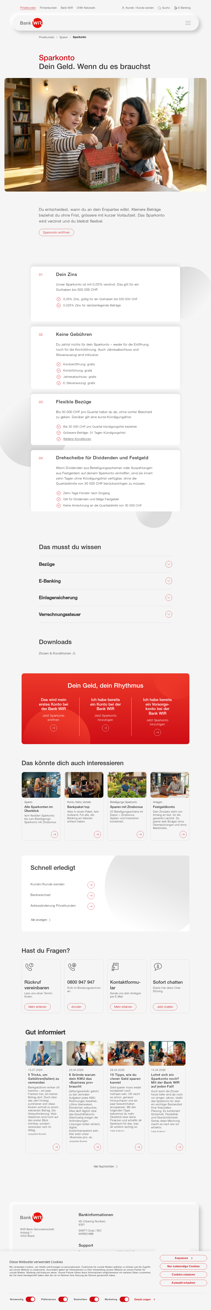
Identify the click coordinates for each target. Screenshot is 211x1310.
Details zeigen (142, 1299)
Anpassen (181, 1258)
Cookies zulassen (183, 1274)
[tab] (105, 564)
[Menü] (188, 23)
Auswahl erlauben (183, 1282)
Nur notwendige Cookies (183, 1266)
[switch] (60, 1298)
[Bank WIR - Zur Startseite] (31, 23)
